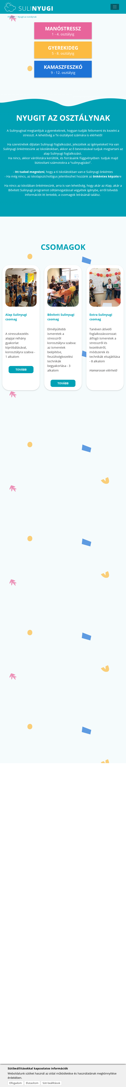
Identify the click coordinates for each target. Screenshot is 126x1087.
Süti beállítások (51, 1083)
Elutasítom (32, 1083)
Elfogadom (15, 1083)
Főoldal (11, 16)
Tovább (21, 369)
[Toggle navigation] (114, 7)
